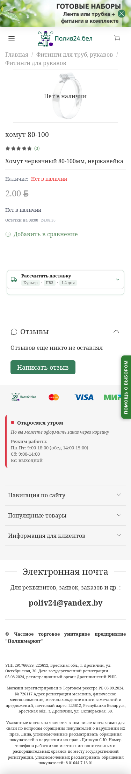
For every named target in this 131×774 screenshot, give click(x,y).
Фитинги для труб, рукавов (74, 54)
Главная (16, 54)
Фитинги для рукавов (35, 63)
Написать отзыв (43, 367)
